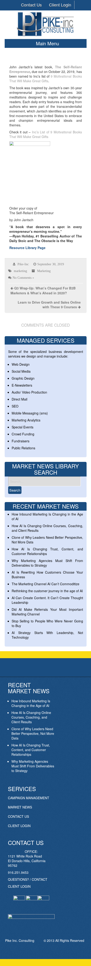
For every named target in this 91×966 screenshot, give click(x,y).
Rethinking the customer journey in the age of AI (47, 590)
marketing (20, 271)
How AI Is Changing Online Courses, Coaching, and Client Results (31, 717)
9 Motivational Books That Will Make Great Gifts (45, 78)
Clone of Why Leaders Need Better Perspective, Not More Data (32, 733)
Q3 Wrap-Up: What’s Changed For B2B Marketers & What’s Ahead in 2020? (43, 290)
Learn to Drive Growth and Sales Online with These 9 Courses (49, 304)
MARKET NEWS (20, 807)
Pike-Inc (23, 264)
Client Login (60, 5)
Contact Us (31, 5)
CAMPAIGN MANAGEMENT (28, 797)
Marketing (44, 271)
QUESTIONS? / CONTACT (27, 879)
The (58, 67)
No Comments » (23, 277)
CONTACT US (18, 816)
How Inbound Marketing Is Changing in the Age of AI (30, 703)
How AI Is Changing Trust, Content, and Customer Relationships (30, 750)
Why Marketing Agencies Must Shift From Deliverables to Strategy (32, 766)
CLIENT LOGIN (19, 825)
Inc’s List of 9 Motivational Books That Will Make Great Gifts (45, 134)
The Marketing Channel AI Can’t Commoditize (45, 584)
